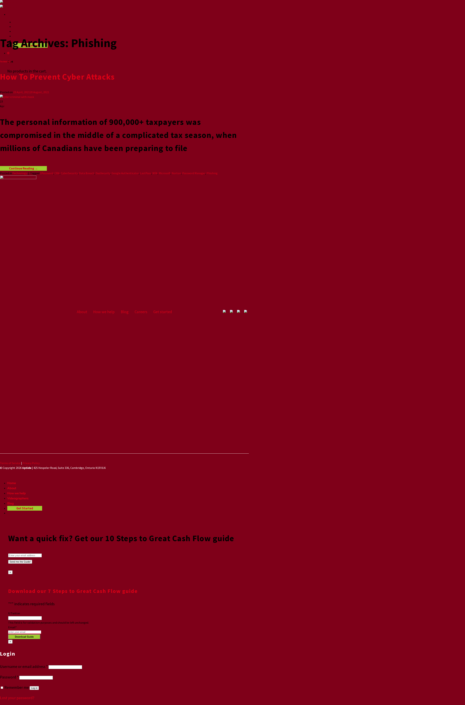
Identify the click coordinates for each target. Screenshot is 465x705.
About (17, 26)
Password (9, 677)
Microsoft (164, 173)
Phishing (212, 173)
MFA (154, 173)
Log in (34, 688)
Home (17, 22)
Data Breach (86, 173)
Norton (176, 173)
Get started (162, 311)
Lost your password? (17, 697)
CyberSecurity (69, 173)
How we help (22, 31)
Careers (141, 311)
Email (12, 627)
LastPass (145, 173)
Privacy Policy (31, 463)
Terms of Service (10, 463)
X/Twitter (14, 613)
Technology (5, 61)
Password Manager (193, 173)
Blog (124, 311)
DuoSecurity (103, 173)
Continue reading (23, 168)
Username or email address (24, 666)
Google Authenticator (125, 173)
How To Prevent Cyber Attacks (57, 77)
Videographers (18, 498)
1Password (46, 173)
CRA (57, 173)
